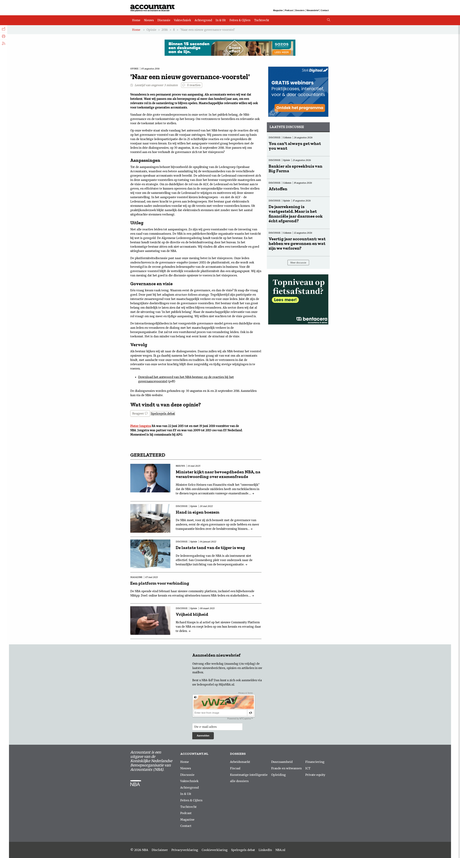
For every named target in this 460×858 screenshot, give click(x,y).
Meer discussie (298, 262)
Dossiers (300, 10)
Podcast (289, 10)
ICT (307, 768)
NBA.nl (280, 850)
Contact (325, 10)
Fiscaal (235, 768)
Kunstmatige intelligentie (249, 775)
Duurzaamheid (282, 762)
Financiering (314, 762)
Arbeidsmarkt (240, 762)
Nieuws (149, 20)
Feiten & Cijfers (239, 20)
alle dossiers (239, 781)
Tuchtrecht (261, 20)
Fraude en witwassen (286, 768)
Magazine (278, 10)
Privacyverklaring (184, 850)
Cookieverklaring (214, 850)
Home (136, 20)
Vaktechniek (182, 20)
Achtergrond (203, 20)
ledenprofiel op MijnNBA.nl (215, 684)
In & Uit (221, 20)
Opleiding (278, 775)
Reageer (138, 413)
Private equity (315, 775)
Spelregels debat (163, 413)
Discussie (163, 20)
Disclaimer (160, 850)
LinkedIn (265, 850)
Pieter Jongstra (140, 426)
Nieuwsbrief (313, 10)
